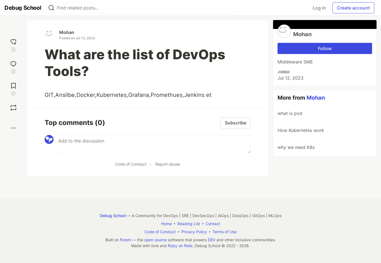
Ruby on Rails (180, 245)
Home (166, 223)
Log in (319, 8)
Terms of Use (225, 231)
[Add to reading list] (13, 88)
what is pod (290, 113)
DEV (211, 239)
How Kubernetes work (301, 130)
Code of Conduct (130, 164)
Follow (325, 48)
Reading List (188, 223)
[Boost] (13, 108)
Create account (353, 8)
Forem (125, 239)
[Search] (51, 8)
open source (155, 239)
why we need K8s (296, 147)
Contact (213, 223)
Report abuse (167, 164)
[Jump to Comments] (13, 66)
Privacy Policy (194, 231)
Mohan (66, 32)
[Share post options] (13, 128)
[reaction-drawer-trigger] (13, 44)
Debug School (113, 215)
